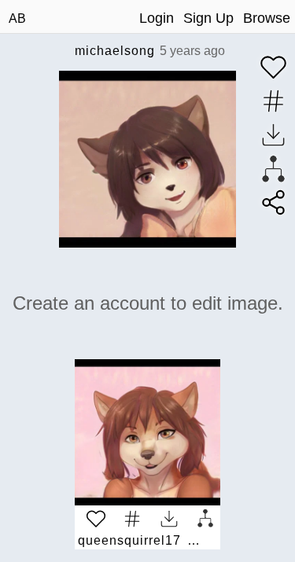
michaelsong (115, 50)
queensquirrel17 (129, 540)
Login (156, 18)
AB (17, 18)
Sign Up (208, 18)
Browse (266, 18)
